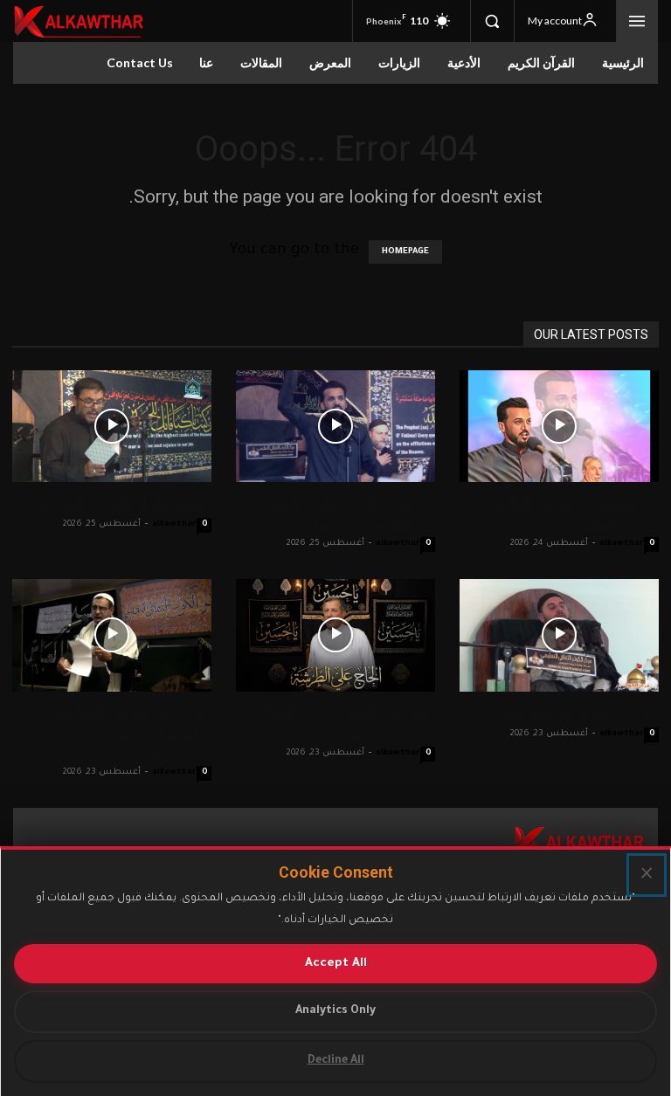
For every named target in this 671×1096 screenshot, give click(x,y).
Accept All (336, 963)
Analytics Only (335, 1011)
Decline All (336, 1061)
